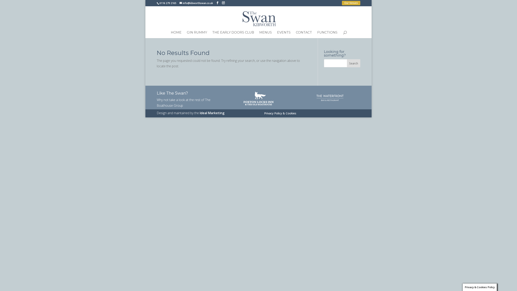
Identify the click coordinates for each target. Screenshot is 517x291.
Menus (265, 32)
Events (284, 32)
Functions (327, 32)
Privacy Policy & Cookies (280, 113)
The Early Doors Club (233, 32)
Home (176, 32)
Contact (304, 32)
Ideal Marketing (212, 113)
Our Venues (351, 3)
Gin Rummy (197, 32)
